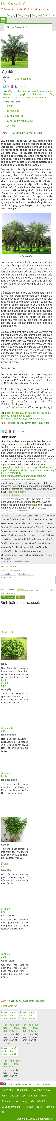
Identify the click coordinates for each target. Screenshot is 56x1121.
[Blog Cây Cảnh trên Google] (11, 86)
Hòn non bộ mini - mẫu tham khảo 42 (30, 1028)
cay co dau (28, 91)
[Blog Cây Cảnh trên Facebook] (16, 86)
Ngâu (4, 663)
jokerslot (5, 499)
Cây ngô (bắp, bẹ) (14, 116)
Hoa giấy (6, 689)
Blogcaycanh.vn (44, 1118)
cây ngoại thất (22, 94)
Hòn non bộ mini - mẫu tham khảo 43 (11, 1028)
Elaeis (11, 97)
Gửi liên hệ (49, 15)
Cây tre (5, 844)
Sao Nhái (10, 126)
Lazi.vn (22, 86)
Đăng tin (36, 15)
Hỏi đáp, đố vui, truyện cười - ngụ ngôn (22, 133)
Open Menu (3, 20)
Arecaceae (21, 97)
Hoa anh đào (8, 734)
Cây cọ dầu (14, 91)
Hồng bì (9, 105)
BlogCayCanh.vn (18, 407)
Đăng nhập (23, 15)
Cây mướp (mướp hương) (19, 121)
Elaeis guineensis (36, 97)
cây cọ (39, 91)
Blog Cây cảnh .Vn (14, 3)
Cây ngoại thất (23, 78)
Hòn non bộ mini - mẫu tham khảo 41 (11, 1063)
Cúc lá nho (7, 915)
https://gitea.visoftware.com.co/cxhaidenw (23, 476)
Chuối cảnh (8, 960)
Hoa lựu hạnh (9, 780)
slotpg (13, 566)
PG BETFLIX (8, 515)
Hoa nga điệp (12, 110)
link (27, 447)
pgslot (33, 504)
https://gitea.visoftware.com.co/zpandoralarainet (26, 467)
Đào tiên (6, 870)
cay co (47, 91)
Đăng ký (11, 15)
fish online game (17, 491)
